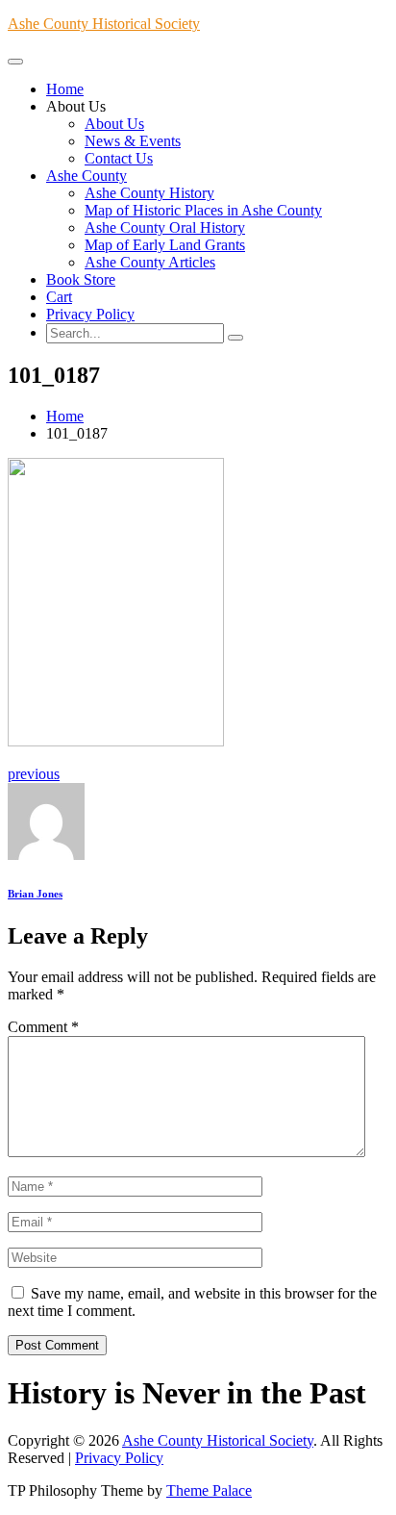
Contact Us (119, 158)
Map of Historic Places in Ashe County (203, 210)
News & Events (133, 141)
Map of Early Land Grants (165, 245)
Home (65, 89)
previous (34, 774)
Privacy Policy (90, 314)
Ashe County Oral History (165, 227)
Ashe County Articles (150, 262)
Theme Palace (209, 1490)
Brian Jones (35, 893)
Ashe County (86, 175)
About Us (114, 123)
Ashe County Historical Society (104, 23)
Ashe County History (149, 193)
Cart (59, 297)
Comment (43, 1027)
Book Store (80, 279)
